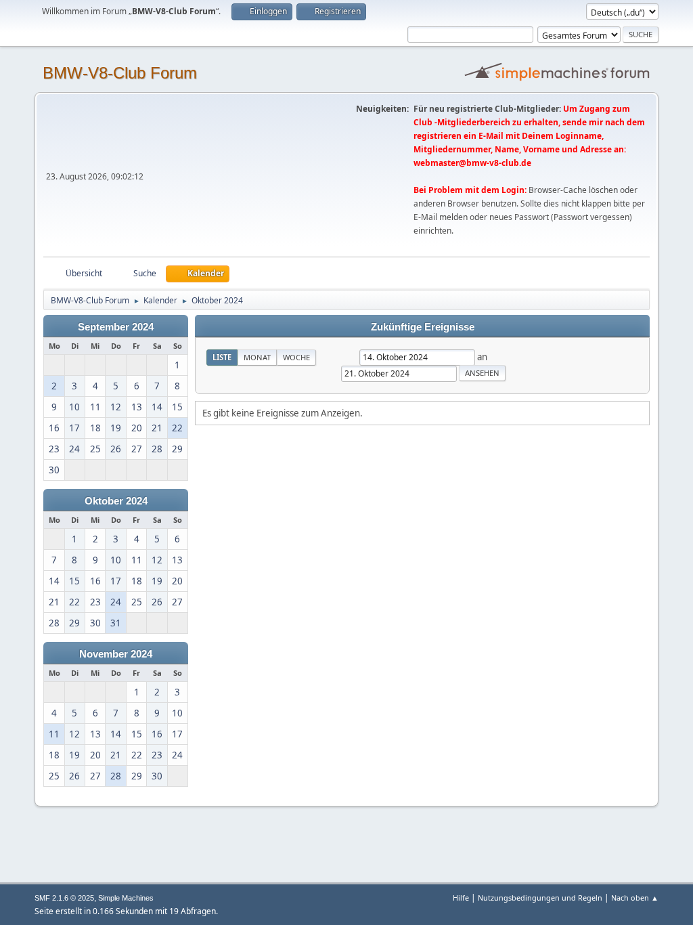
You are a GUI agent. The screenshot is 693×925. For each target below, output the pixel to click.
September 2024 (116, 327)
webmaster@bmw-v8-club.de (472, 163)
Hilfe (461, 897)
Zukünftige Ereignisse (422, 327)
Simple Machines (126, 898)
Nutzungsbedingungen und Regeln (540, 897)
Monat (257, 357)
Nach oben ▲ (634, 897)
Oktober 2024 (116, 501)
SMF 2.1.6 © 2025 (64, 898)
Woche (296, 357)
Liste (222, 357)
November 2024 (115, 654)
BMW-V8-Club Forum (120, 73)
